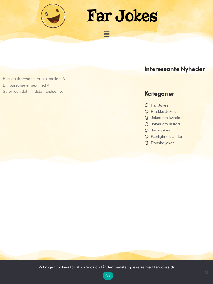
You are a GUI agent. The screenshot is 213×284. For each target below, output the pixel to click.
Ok (107, 275)
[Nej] (206, 272)
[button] (106, 34)
